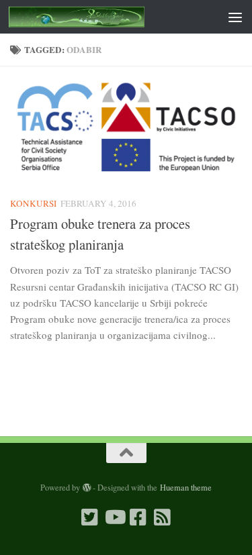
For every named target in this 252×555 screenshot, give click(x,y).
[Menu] (235, 17)
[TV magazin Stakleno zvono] (114, 517)
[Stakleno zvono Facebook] (138, 517)
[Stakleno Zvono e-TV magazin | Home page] (99, 17)
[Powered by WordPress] (87, 488)
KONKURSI (33, 203)
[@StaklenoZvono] (90, 517)
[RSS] (162, 517)
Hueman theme (186, 487)
